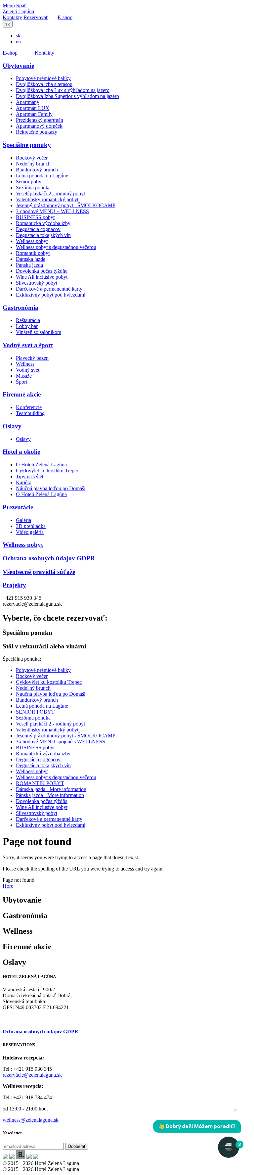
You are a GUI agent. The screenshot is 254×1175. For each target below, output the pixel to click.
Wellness (25, 364)
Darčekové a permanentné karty (49, 289)
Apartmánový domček (39, 126)
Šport (21, 382)
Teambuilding (30, 413)
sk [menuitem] (18, 35)
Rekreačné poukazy (36, 132)
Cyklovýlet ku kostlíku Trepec (47, 470)
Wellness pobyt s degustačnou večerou (56, 247)
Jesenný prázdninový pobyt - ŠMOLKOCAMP (65, 205)
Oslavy (23, 439)
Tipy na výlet (29, 476)
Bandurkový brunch (37, 169)
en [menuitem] (18, 41)
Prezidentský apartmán (39, 120)
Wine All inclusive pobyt (41, 277)
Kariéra (23, 482)
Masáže (24, 376)
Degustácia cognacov (38, 229)
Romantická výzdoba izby (43, 223)
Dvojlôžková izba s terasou (44, 84)
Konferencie (29, 407)
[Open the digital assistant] (228, 1147)
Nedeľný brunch (33, 163)
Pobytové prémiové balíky (43, 78)
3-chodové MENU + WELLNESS (52, 211)
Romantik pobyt (33, 253)
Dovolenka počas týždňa (41, 271)
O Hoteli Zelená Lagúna (41, 464)
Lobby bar (27, 326)
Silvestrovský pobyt (36, 283)
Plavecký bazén (32, 358)
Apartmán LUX (32, 108)
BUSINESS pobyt (35, 217)
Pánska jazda (29, 265)
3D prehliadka (31, 526)
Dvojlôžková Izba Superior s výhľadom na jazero (67, 96)
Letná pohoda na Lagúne (42, 175)
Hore (8, 886)
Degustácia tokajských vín (43, 235)
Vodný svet (27, 370)
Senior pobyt (29, 181)
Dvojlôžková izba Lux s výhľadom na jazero (62, 90)
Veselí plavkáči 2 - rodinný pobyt (50, 193)
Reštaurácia (28, 320)
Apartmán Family (34, 114)
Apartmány (27, 102)
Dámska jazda (30, 259)
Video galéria (30, 532)
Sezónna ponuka (33, 187)
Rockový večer (32, 158)
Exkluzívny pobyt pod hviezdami (50, 295)
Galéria (23, 520)
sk (7, 24)
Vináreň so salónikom (38, 332)
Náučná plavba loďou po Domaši (50, 488)
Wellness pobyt (32, 241)
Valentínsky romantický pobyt (47, 199)
